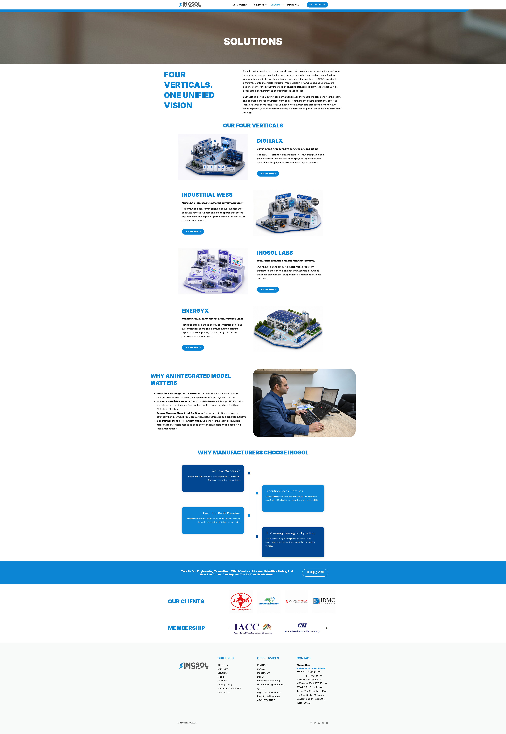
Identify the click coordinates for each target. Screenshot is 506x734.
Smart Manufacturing (268, 680)
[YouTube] (327, 723)
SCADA (261, 669)
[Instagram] (323, 723)
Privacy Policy (225, 684)
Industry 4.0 (293, 4)
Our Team (223, 669)
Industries (259, 4)
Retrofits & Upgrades (268, 696)
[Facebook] (311, 723)
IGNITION (262, 665)
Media (221, 677)
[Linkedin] (315, 723)
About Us (223, 665)
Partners (222, 680)
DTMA (260, 677)
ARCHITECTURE (266, 700)
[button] (248, 5)
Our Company (239, 4)
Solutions (275, 4)
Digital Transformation (269, 692)
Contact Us (224, 692)
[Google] (319, 723)
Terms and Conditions (229, 688)
